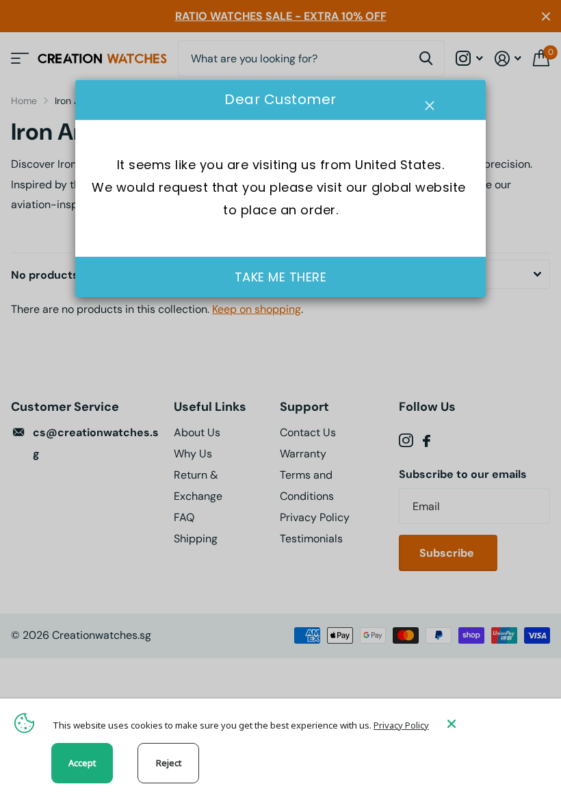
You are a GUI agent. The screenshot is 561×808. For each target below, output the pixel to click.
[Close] (494, 723)
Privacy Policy (401, 725)
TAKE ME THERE (281, 277)
